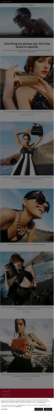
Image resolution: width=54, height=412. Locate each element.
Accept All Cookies (37, 409)
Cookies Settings (4, 409)
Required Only (47, 409)
